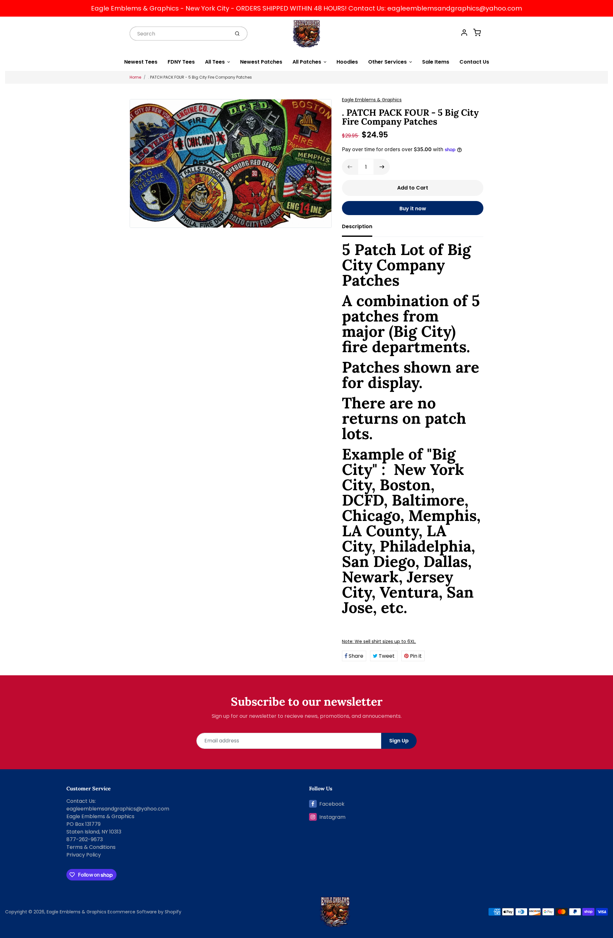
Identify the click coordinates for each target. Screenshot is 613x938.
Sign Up (399, 740)
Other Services (387, 62)
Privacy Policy (83, 854)
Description (357, 226)
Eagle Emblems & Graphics (372, 100)
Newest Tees (140, 62)
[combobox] (179, 33)
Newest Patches (261, 62)
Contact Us (474, 62)
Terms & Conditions (91, 847)
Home (135, 77)
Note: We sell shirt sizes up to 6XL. (379, 641)
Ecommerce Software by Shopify (144, 912)
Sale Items (435, 62)
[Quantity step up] (382, 167)
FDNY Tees (181, 62)
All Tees (215, 62)
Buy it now (412, 208)
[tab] (361, 228)
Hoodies (347, 62)
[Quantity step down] (350, 167)
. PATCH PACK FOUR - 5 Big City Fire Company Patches (200, 77)
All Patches (306, 62)
